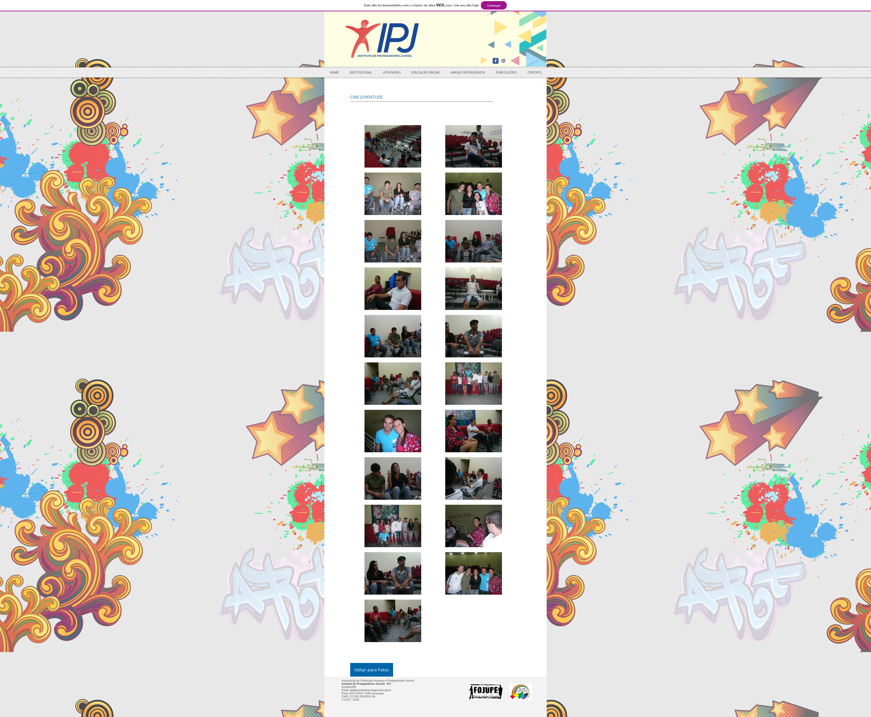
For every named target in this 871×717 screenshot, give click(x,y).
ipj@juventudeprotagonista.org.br (370, 690)
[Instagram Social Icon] (503, 61)
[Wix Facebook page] (496, 61)
